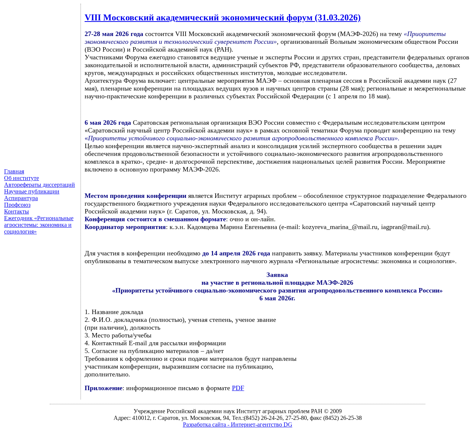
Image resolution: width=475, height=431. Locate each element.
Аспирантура (21, 198)
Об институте (21, 178)
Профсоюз (17, 205)
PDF (238, 388)
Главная (14, 171)
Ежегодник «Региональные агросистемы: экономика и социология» (38, 225)
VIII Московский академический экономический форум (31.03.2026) (223, 17)
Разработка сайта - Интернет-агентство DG (237, 424)
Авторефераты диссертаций (39, 185)
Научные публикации (31, 191)
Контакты (16, 211)
